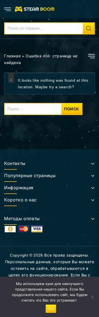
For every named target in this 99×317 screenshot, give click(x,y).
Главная (12, 56)
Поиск (88, 28)
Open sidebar (91, 56)
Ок (50, 309)
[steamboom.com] (35, 9)
